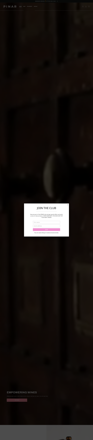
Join (46, 229)
